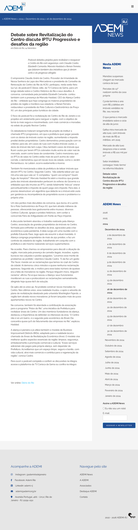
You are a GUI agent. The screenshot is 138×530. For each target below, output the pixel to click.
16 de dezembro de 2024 (59, 19)
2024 (21, 19)
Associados (85, 485)
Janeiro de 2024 (113, 396)
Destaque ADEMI (88, 491)
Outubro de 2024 (113, 345)
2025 (105, 218)
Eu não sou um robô (115, 408)
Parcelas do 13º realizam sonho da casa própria (114, 92)
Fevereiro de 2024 (114, 390)
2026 (105, 212)
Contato (84, 497)
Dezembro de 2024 (35, 19)
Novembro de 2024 (114, 340)
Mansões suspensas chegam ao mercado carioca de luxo (113, 79)
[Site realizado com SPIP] (132, 518)
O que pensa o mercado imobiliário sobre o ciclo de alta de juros (115, 120)
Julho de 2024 (112, 362)
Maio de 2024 (111, 373)
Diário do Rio (28, 383)
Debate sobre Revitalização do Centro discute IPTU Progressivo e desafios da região (114, 181)
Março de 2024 (112, 385)
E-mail (106, 413)
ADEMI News (10, 19)
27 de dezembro (115, 325)
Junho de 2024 (112, 368)
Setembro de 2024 (114, 351)
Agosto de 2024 (113, 357)
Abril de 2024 (111, 379)
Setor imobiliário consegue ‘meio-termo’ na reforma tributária (114, 165)
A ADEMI (84, 480)
